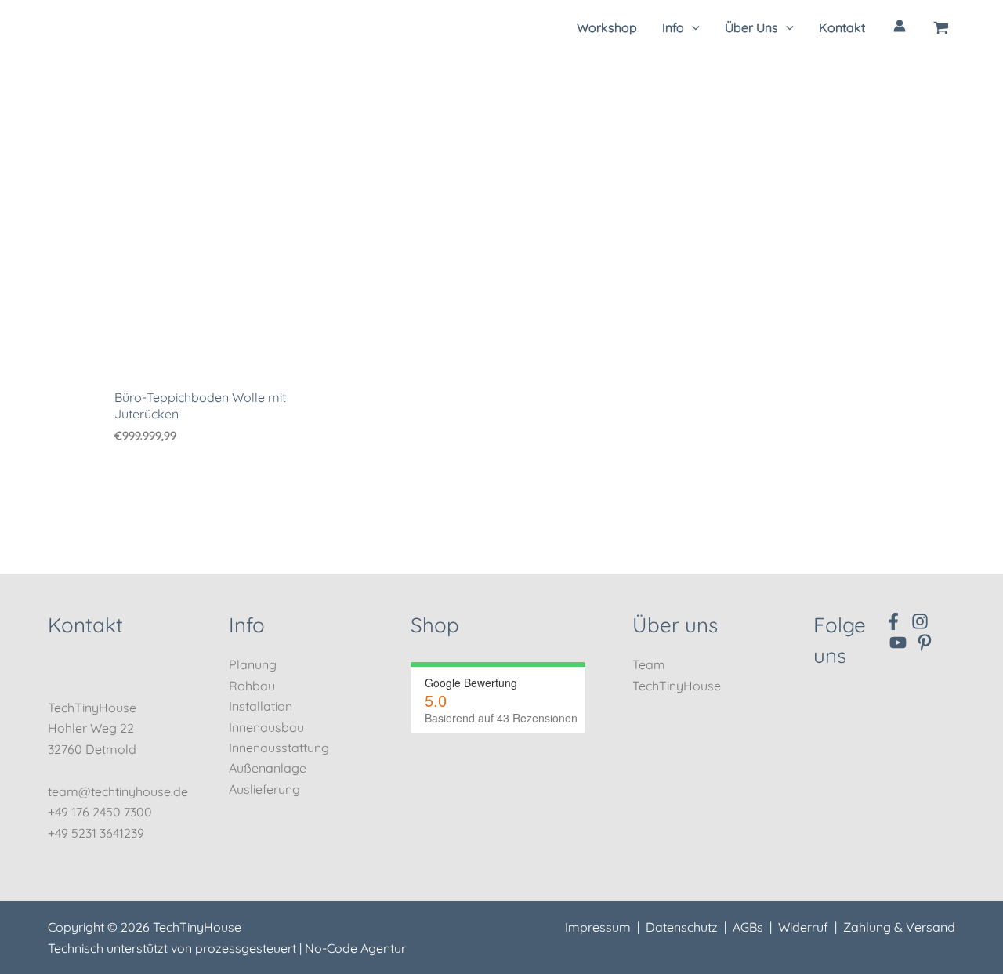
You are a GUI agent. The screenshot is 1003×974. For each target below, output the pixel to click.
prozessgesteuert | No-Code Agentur (300, 948)
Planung (253, 664)
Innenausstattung (279, 747)
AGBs (748, 927)
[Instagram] (920, 621)
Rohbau (252, 685)
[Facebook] (893, 621)
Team (648, 664)
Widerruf (803, 927)
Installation (260, 706)
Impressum (598, 927)
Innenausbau (266, 727)
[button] (681, 27)
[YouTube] (898, 642)
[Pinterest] (924, 642)
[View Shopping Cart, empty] (941, 27)
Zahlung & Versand (899, 927)
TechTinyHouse (676, 685)
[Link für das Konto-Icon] (899, 26)
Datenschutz (682, 927)
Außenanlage (267, 768)
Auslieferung (264, 789)
